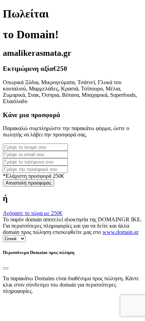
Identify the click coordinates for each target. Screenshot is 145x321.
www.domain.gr (120, 232)
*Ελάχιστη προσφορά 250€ (33, 176)
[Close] (5, 268)
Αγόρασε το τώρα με (32, 213)
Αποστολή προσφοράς (28, 183)
